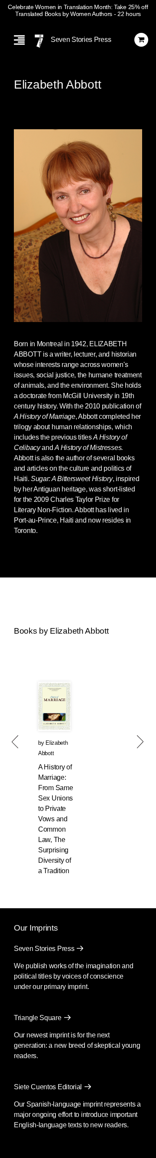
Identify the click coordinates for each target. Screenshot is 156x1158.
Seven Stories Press (81, 39)
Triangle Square (38, 1017)
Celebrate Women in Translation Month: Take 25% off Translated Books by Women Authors (78, 10)
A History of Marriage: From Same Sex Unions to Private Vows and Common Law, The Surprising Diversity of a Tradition (55, 818)
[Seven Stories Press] (39, 41)
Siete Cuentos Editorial (48, 1087)
